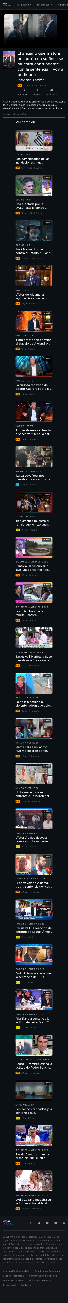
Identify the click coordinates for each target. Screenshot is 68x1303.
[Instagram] (55, 1222)
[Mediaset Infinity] (7, 5)
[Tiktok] (39, 1222)
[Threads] (47, 1222)
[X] (63, 1222)
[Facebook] (30, 1222)
